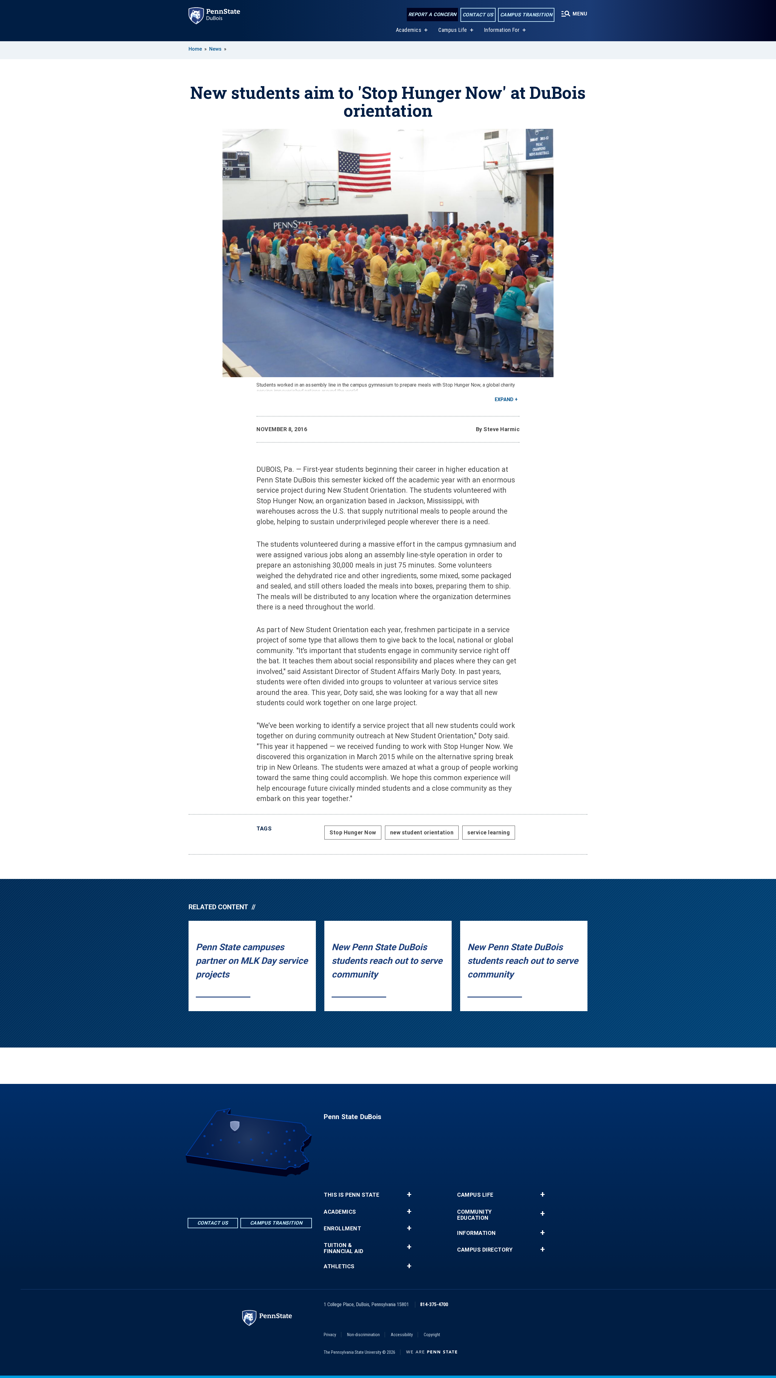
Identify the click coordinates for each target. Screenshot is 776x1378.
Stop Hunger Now (352, 832)
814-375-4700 (434, 1304)
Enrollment (342, 1228)
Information (476, 1233)
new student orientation (422, 832)
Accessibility (402, 1334)
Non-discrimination (363, 1334)
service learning (488, 832)
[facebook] (234, 1194)
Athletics (339, 1266)
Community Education (474, 1215)
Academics (409, 30)
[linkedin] (250, 1194)
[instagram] (265, 1194)
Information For (502, 30)
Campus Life (452, 30)
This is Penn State (351, 1195)
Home (195, 49)
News (215, 49)
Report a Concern (432, 14)
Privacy (330, 1334)
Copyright (432, 1334)
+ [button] (409, 1194)
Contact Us (478, 15)
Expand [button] (504, 399)
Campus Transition (526, 15)
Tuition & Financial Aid (343, 1248)
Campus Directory (485, 1250)
